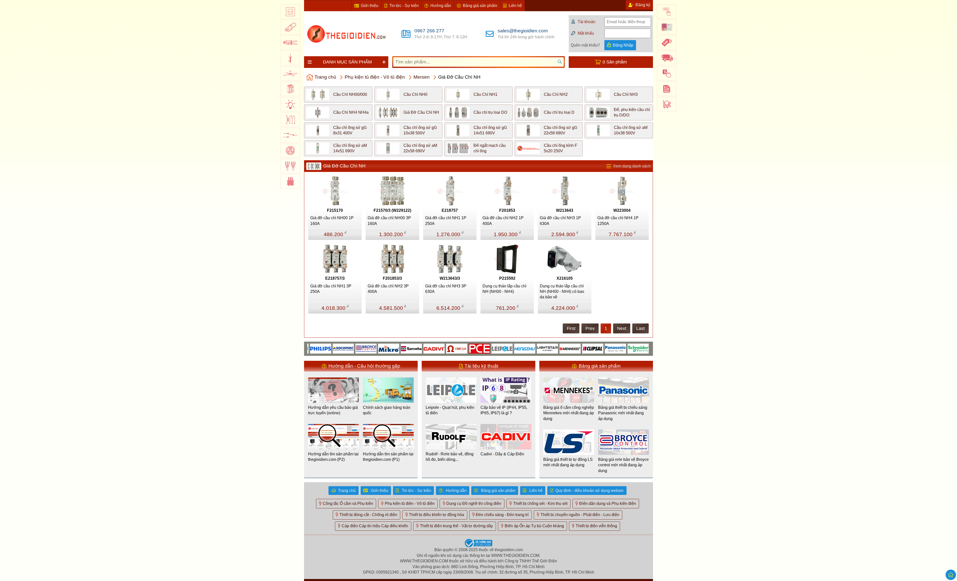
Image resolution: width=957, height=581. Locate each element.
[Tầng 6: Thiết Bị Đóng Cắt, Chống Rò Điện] (290, 89)
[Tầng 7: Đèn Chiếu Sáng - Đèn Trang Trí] (290, 104)
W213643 (564, 210)
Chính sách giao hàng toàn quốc (386, 410)
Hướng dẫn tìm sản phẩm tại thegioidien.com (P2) (333, 457)
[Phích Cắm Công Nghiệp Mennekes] (552, 348)
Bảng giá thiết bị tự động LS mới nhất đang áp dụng (568, 462)
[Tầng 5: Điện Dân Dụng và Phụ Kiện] (290, 73)
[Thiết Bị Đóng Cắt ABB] (643, 348)
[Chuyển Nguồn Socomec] (325, 348)
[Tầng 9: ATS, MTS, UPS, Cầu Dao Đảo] (290, 135)
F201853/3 (392, 278)
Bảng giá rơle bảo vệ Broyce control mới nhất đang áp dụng (623, 465)
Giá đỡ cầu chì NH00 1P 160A (332, 220)
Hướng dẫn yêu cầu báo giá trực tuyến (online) (333, 410)
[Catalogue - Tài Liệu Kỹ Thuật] (666, 27)
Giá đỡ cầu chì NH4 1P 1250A (617, 220)
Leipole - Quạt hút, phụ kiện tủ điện (450, 410)
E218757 (450, 210)
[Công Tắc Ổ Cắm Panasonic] (598, 348)
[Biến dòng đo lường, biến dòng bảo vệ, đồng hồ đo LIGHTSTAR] (530, 348)
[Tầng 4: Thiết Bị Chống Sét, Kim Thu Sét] (290, 58)
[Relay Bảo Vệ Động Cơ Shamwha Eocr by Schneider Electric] (393, 348)
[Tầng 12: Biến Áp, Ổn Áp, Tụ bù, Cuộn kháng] (290, 181)
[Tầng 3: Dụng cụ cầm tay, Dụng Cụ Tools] (290, 42)
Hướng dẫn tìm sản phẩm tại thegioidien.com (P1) (388, 457)
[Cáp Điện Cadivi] (416, 348)
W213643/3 (450, 278)
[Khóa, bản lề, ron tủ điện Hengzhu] (507, 348)
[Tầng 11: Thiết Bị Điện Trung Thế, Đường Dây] (290, 166)
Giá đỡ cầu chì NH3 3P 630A (445, 289)
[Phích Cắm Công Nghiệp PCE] (462, 348)
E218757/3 (335, 278)
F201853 (507, 210)
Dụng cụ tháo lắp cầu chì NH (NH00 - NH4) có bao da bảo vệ (562, 291)
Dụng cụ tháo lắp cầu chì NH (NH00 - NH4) (504, 289)
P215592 (507, 278)
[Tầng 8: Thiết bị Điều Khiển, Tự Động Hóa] (290, 119)
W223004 (622, 210)
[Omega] (439, 348)
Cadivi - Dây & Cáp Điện (502, 454)
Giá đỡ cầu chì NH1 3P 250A (330, 289)
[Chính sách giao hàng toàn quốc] (666, 58)
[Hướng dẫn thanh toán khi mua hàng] (666, 73)
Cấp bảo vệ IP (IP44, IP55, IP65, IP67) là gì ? (503, 410)
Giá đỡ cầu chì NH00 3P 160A (389, 220)
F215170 (335, 210)
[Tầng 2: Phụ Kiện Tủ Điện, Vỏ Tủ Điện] (290, 27)
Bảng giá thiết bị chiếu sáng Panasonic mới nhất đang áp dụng (622, 413)
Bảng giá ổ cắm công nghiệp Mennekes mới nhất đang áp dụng (568, 413)
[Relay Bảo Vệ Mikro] (371, 348)
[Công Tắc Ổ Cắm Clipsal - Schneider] (575, 348)
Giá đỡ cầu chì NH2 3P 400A (388, 289)
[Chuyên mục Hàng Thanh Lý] (666, 42)
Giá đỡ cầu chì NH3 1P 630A (560, 220)
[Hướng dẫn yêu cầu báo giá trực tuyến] (666, 89)
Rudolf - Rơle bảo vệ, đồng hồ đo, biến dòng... (450, 457)
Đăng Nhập (623, 45)
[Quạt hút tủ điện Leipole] (484, 348)
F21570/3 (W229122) (392, 210)
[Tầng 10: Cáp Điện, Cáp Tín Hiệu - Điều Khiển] (290, 150)
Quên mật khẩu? (585, 45)
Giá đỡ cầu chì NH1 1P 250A (445, 220)
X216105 (565, 278)
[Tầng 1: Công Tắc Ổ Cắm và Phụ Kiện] (290, 11)
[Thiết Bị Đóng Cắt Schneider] (620, 348)
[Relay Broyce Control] (348, 348)
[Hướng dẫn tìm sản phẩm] (666, 104)
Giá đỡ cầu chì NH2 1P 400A (503, 220)
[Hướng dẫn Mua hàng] (666, 11)
